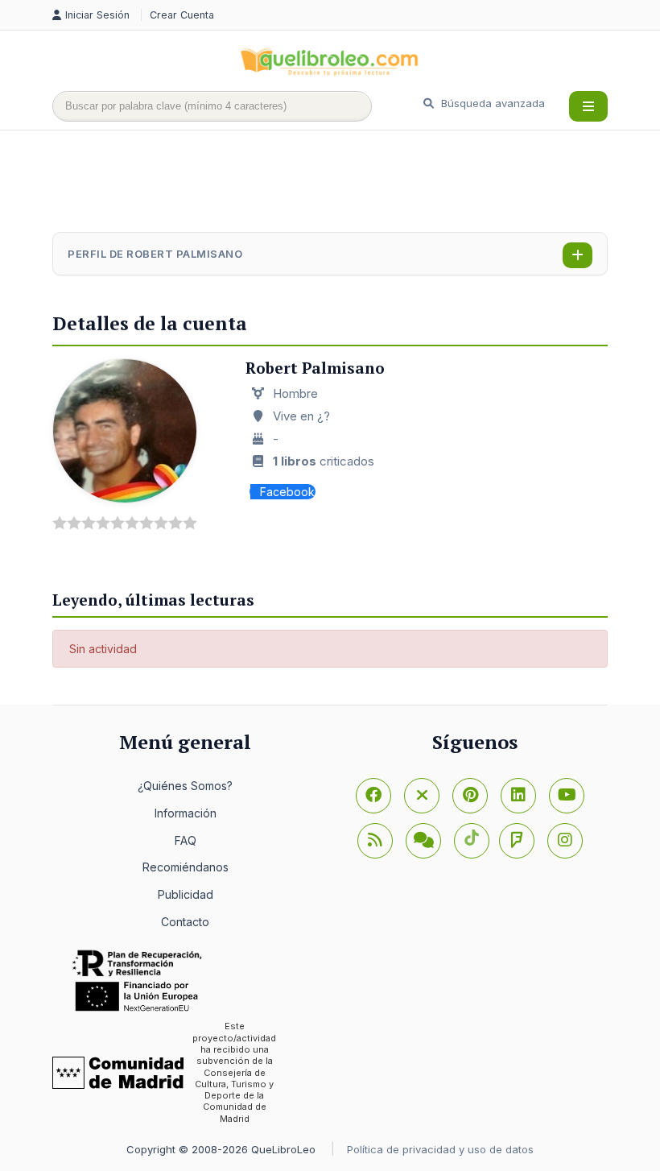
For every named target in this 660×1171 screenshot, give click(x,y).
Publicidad (185, 894)
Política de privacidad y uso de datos (440, 1149)
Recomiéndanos (185, 867)
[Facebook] (373, 795)
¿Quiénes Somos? (185, 785)
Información (186, 813)
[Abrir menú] (588, 106)
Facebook (287, 492)
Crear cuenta (182, 15)
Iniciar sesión (99, 15)
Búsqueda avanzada (491, 103)
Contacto (185, 922)
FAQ (185, 840)
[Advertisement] (345, 183)
